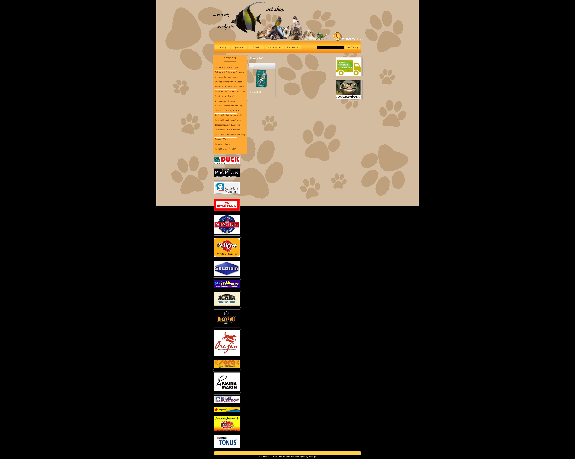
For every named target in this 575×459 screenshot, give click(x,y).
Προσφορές (239, 47)
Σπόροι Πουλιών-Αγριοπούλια (229, 115)
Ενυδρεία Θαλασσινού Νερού (228, 82)
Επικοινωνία (293, 47)
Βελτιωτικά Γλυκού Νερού (227, 67)
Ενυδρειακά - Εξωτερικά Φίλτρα (229, 86)
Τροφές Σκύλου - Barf (225, 149)
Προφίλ (255, 47)
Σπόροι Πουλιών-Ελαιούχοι (227, 125)
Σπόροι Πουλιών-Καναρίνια (227, 129)
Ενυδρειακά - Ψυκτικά (225, 101)
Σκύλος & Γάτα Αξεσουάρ (227, 110)
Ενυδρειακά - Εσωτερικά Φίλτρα (230, 91)
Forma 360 (255, 92)
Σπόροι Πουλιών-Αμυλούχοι (228, 120)
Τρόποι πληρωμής (274, 47)
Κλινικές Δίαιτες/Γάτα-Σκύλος (228, 105)
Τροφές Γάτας (221, 139)
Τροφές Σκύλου (222, 144)
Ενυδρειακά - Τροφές (225, 96)
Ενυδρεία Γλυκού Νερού (226, 77)
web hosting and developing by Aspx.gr (297, 456)
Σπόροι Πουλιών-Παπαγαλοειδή (230, 134)
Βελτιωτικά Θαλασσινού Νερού (229, 72)
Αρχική (223, 47)
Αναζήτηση (352, 47)
